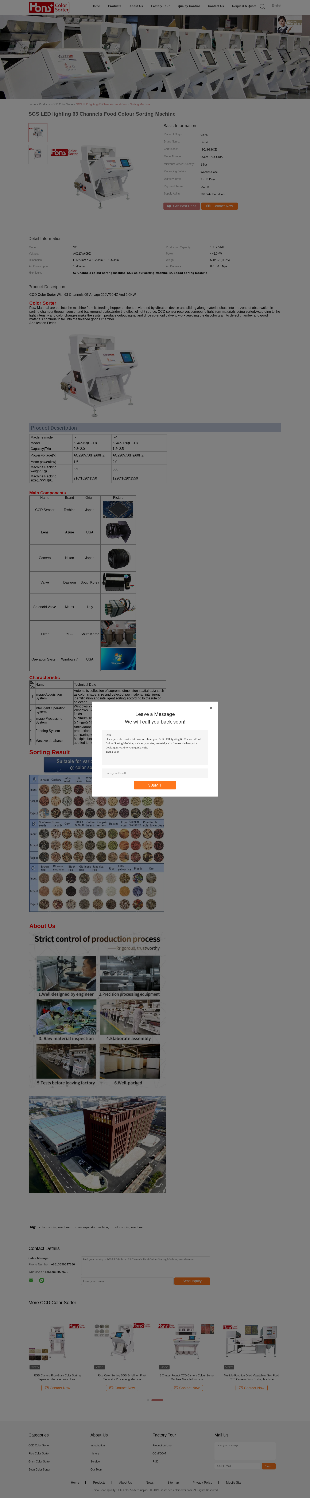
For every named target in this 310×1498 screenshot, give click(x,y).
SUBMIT (155, 785)
